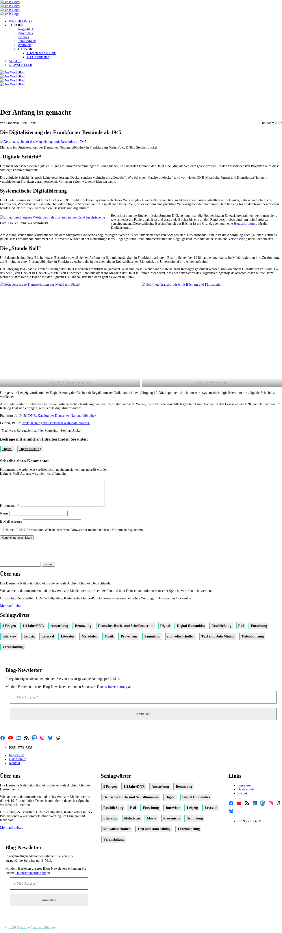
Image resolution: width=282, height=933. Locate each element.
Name (4, 513)
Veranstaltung (13, 647)
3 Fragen (9, 626)
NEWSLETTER (20, 65)
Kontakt (14, 763)
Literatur (68, 636)
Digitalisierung (30, 449)
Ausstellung (59, 626)
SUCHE (15, 61)
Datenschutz (17, 759)
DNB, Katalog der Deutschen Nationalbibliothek (62, 415)
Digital (7, 449)
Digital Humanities (191, 626)
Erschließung (221, 626)
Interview (9, 636)
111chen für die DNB (41, 53)
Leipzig (29, 636)
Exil (241, 626)
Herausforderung (246, 223)
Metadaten (90, 636)
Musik (109, 636)
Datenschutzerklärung (112, 687)
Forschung (259, 626)
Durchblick (25, 33)
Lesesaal (47, 636)
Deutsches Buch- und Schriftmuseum (125, 626)
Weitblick (24, 45)
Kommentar (9, 505)
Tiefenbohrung (252, 636)
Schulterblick (27, 41)
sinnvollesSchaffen (181, 636)
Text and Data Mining (217, 636)
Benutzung (83, 626)
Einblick (23, 37)
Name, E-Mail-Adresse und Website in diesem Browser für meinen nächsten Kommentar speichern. (74, 530)
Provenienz (129, 636)
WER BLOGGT (20, 21)
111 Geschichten (37, 57)
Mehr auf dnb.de (11, 606)
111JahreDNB (33, 626)
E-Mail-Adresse (11, 521)
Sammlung (152, 636)
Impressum (16, 755)
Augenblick (26, 29)
